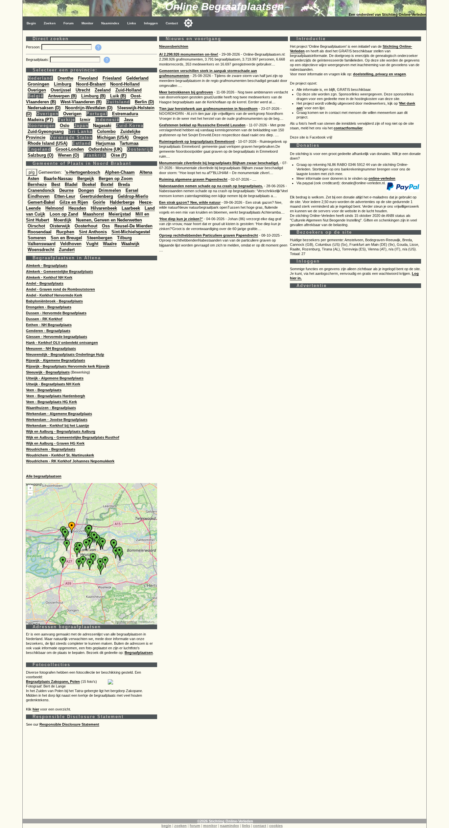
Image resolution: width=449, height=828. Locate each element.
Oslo (64, 125)
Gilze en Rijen (73, 202)
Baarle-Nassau (58, 178)
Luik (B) (118, 95)
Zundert (67, 249)
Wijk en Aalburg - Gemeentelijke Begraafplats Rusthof (72, 437)
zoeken (180, 826)
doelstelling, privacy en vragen (379, 74)
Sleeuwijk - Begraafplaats (48, 372)
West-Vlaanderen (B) (81, 101)
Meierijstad (119, 214)
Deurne (66, 190)
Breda (124, 184)
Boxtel (107, 184)
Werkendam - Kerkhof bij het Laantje (57, 425)
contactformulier (348, 128)
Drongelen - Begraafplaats (48, 307)
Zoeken (50, 23)
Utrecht (83, 90)
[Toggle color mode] (188, 23)
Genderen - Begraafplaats (48, 331)
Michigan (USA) (113, 137)
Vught (92, 243)
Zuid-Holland (128, 90)
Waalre (110, 243)
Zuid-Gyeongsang (46, 131)
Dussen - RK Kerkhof (44, 319)
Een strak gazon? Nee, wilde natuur (190, 202)
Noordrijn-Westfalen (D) (88, 107)
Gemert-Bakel (41, 202)
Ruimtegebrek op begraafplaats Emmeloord (197, 141)
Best (55, 184)
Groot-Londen (70, 149)
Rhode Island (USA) (47, 143)
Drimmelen (110, 190)
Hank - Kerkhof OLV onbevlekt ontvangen (62, 343)
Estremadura (125, 113)
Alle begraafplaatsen (43, 476)
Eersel (132, 190)
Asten (33, 178)
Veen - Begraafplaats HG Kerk (51, 402)
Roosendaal (40, 231)
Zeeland (103, 90)
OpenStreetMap (126, 622)
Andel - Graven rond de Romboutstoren (60, 289)
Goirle (99, 202)
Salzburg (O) (40, 155)
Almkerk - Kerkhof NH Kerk (49, 277)
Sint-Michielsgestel (130, 231)
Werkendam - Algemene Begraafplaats (59, 414)
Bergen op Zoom (116, 178)
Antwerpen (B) (62, 95)
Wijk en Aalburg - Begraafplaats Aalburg (60, 431)
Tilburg (124, 237)
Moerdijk (62, 220)
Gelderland (137, 78)
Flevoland (88, 78)
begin (166, 826)
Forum (68, 23)
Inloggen (151, 23)
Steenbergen (99, 237)
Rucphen (65, 231)
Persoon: (33, 47)
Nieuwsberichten (173, 46)
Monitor (87, 23)
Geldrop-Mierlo (133, 196)
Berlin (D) (144, 101)
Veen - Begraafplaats (43, 390)
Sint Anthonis (93, 231)
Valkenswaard (42, 243)
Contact (172, 23)
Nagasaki (102, 125)
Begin (31, 23)
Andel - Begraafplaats (44, 283)
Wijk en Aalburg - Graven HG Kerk (55, 443)
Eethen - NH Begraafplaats (49, 325)
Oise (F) (119, 155)
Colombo (106, 131)
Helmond (54, 208)
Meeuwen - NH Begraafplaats (51, 348)
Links (131, 23)
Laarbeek (131, 208)
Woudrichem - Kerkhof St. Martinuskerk (60, 455)
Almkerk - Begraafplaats (46, 266)
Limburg (62, 84)
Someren (37, 237)
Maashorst (93, 214)
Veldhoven (71, 243)
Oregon (140, 137)
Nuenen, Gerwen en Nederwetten (109, 220)
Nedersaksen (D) (44, 107)
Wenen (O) (68, 155)
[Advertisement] (223, 773)
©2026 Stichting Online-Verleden (225, 821)
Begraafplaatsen (139, 653)
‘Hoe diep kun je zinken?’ (181, 219)
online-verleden (381, 178)
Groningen (38, 84)
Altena (145, 172)
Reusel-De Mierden (133, 225)
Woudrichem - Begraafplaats (50, 449)
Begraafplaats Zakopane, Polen (53, 682)
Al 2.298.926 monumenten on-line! (188, 54)
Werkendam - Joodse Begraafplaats (56, 420)
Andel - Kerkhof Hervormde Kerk (54, 295)
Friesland (112, 78)
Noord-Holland (125, 84)
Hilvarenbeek (104, 208)
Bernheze (37, 184)
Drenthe (65, 78)
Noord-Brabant (91, 84)
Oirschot (36, 225)
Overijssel (61, 90)
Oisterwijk (60, 225)
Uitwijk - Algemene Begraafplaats (54, 378)
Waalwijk (130, 243)
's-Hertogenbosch (82, 172)
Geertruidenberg (96, 196)
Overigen (37, 90)
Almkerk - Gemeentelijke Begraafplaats (59, 271)
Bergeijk (85, 178)
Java (128, 119)
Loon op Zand (64, 214)
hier (36, 709)
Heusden (77, 208)
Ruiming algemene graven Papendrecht (193, 179)
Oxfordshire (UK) (105, 149)
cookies (276, 826)
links (246, 826)
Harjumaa (105, 143)
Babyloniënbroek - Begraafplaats (54, 301)
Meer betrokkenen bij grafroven (186, 92)
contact (259, 826)
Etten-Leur (64, 196)
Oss (106, 225)
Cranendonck (41, 190)
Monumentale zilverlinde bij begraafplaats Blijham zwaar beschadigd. (219, 163)
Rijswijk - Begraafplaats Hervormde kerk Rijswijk (67, 366)
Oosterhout (86, 225)
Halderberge (122, 202)
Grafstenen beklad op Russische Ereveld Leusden (202, 125)
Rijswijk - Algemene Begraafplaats (55, 360)
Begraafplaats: (38, 60)
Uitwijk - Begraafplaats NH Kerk (53, 384)
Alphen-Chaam (120, 172)
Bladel (71, 184)
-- (30, 493)
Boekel (89, 184)
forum (195, 826)
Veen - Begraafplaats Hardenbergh (55, 396)
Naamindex (110, 23)
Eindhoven (39, 196)
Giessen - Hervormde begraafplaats (56, 337)
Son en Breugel (66, 237)
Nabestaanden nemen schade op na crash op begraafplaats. (211, 186)
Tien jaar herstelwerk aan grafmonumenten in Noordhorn (208, 109)
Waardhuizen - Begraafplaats (51, 408)
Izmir (85, 119)
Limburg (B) (93, 95)
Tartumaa (129, 143)
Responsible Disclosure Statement (69, 724)
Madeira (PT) (40, 119)
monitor (210, 826)
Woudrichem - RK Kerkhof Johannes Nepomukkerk (70, 461)
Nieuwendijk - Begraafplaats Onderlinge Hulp (65, 354)
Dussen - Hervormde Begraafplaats (56, 313)
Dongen (86, 190)
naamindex (229, 826)
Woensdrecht (41, 249)
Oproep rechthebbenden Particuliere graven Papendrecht (208, 235)
